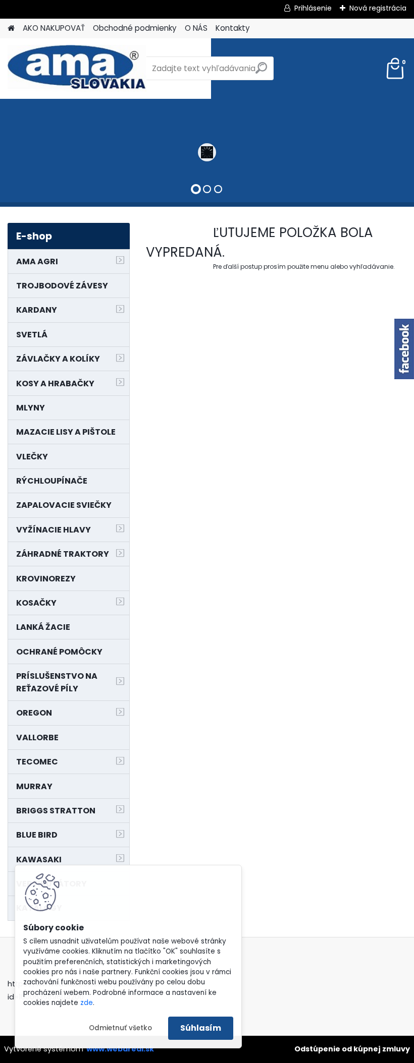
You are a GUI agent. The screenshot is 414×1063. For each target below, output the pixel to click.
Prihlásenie (313, 8)
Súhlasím (200, 1028)
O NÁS (196, 28)
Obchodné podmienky (135, 28)
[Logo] (77, 68)
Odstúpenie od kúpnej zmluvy (352, 1049)
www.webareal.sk (120, 1049)
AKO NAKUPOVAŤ (54, 28)
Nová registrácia (377, 8)
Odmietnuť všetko (120, 1028)
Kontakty (233, 28)
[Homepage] (11, 28)
